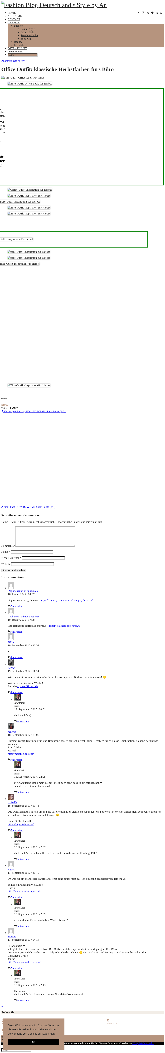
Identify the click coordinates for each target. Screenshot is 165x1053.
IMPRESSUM (15, 51)
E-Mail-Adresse (11, 557)
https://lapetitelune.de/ (21, 824)
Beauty (18, 41)
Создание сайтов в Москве (23, 616)
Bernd (11, 667)
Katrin (11, 869)
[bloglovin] (152, 13)
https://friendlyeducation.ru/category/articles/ (66, 600)
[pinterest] (148, 13)
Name (5, 551)
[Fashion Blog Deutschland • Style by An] (54, 4)
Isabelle (12, 802)
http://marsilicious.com (21, 753)
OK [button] (33, 1042)
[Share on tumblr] (17, 408)
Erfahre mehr (146, 1043)
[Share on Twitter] (12, 408)
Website (5, 564)
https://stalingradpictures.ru (64, 625)
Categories (14, 22)
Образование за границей (23, 590)
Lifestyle (19, 45)
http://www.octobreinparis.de (24, 891)
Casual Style (28, 28)
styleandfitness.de (27, 686)
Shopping (26, 38)
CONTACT (14, 19)
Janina (12, 936)
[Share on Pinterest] (15, 408)
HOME (12, 12)
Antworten (16, 606)
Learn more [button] (48, 1033)
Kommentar (8, 545)
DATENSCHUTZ (17, 48)
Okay (135, 1043)
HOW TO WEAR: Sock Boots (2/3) (29, 506)
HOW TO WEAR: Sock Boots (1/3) (34, 411)
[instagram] (143, 13)
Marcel (12, 731)
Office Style (27, 32)
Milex (11, 642)
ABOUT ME (15, 16)
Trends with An (29, 35)
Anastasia (6, 60)
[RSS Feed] (157, 13)
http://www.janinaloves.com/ (24, 962)
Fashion (18, 25)
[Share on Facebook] (10, 408)
